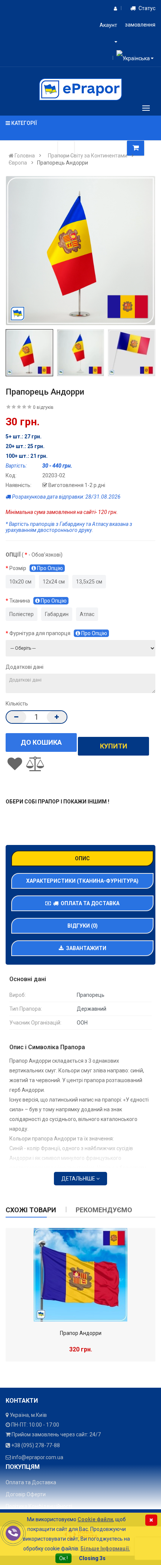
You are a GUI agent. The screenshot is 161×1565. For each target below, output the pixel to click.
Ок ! (63, 1558)
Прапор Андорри (80, 1333)
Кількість (17, 704)
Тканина (38, 601)
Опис (82, 858)
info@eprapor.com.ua (37, 1457)
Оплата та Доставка (88, 903)
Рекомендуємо (104, 1210)
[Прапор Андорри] (80, 1274)
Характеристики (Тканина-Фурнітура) (82, 881)
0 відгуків (43, 407)
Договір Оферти (26, 1494)
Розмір (36, 568)
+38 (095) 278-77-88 (35, 1445)
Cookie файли (95, 1519)
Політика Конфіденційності (39, 1506)
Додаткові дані (24, 667)
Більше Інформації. (105, 1549)
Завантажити (85, 948)
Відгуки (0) (82, 926)
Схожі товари (31, 1210)
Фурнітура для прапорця (58, 633)
